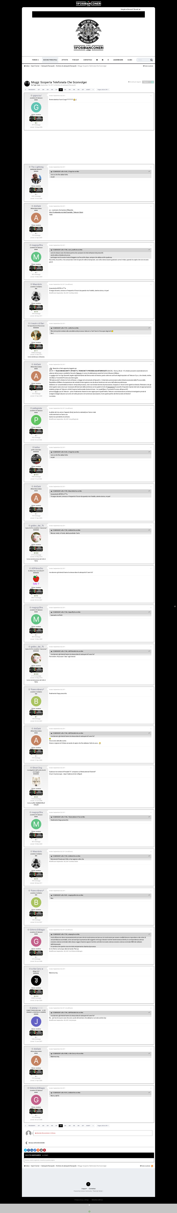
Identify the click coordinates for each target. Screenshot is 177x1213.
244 (69, 89)
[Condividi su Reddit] (38, 1150)
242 (61, 89)
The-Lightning (37, 167)
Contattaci (87, 60)
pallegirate (37, 408)
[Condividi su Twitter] (25, 1150)
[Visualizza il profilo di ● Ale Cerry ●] (36, 980)
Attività (65, 60)
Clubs (130, 60)
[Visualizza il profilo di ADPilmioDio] (36, 580)
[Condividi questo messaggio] (150, 95)
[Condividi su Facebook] (28, 1150)
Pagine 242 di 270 (103, 89)
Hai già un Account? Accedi (130, 9)
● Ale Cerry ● (37, 969)
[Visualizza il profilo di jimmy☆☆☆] (36, 1021)
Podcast (75, 60)
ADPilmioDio (37, 568)
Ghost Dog (37, 767)
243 (65, 89)
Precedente (31, 89)
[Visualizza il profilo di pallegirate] (36, 420)
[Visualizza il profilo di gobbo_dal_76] (36, 537)
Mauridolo (37, 284)
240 (52, 89)
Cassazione (111, 387)
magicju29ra (37, 245)
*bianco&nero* (37, 689)
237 (39, 89)
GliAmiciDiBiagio (37, 929)
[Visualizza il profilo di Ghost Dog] (36, 781)
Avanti (88, 89)
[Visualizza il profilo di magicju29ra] (36, 257)
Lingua (84, 1188)
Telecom (79, 373)
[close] (89, 1205)
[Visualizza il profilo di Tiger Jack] (27, 84)
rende (53, 375)
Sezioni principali (50, 60)
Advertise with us (97, 1200)
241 (56, 89)
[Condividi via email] (41, 1150)
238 (43, 89)
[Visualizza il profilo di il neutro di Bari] (36, 335)
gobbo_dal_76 (37, 525)
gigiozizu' (37, 95)
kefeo (37, 447)
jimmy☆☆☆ (37, 1008)
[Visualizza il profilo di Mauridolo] (36, 296)
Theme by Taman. (98, 1191)
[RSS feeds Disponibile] (152, 1166)
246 (78, 89)
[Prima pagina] (25, 89)
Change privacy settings (81, 1200)
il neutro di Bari (37, 323)
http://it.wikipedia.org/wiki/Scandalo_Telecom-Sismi (66, 212)
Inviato (57, 95)
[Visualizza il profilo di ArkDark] (36, 218)
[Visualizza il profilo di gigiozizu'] (36, 107)
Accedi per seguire (135, 82)
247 (83, 89)
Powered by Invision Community (83, 1191)
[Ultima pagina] (93, 89)
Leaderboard (118, 60)
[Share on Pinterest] (44, 1150)
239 (47, 89)
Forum (34, 60)
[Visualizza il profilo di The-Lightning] (36, 178)
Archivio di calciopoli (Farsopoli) (66, 85)
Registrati (148, 9)
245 (74, 89)
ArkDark (37, 206)
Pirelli (56, 391)
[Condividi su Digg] (31, 1150)
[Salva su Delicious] (34, 1150)
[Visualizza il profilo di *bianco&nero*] (36, 701)
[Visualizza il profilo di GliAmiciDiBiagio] (36, 941)
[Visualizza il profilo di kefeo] (36, 459)
